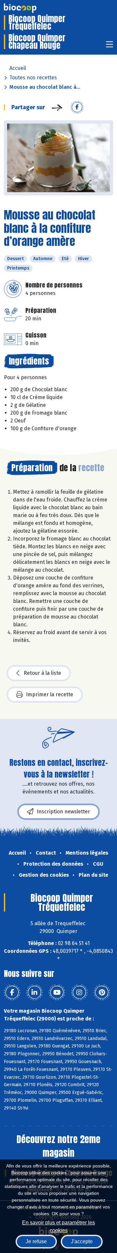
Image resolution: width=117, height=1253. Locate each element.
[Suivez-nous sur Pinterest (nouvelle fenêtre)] (102, 992)
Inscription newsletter (63, 811)
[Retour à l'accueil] (30, 8)
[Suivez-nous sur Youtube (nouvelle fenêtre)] (57, 992)
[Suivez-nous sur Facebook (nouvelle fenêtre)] (12, 992)
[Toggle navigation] (109, 46)
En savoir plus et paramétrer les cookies (58, 1226)
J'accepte (82, 1241)
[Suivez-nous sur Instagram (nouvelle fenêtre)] (79, 992)
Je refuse (36, 1241)
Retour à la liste (42, 673)
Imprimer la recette (49, 694)
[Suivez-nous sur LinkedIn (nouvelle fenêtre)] (34, 992)
